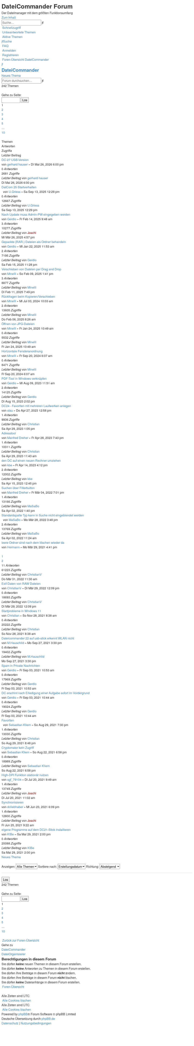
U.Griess (14, 191)
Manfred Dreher (17, 438)
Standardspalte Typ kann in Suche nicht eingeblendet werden (43, 515)
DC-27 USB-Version (15, 160)
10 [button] (3, 132)
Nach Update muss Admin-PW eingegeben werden (36, 214)
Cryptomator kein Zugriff (18, 747)
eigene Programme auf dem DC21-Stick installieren (36, 829)
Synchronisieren (12, 802)
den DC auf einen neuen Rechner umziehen (31, 460)
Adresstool (9, 433)
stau (10, 410)
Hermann (13, 547)
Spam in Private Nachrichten (21, 665)
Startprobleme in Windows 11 (21, 611)
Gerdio (11, 219)
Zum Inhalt (9, 17)
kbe (9, 465)
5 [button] (2, 123)
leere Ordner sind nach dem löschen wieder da (33, 542)
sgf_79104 (14, 779)
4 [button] (2, 119)
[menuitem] (19, 32)
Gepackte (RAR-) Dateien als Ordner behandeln (34, 242)
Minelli (11, 274)
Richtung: (93, 866)
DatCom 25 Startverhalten (19, 187)
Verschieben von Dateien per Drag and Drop (31, 269)
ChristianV (34, 574)
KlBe (10, 834)
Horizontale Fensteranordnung (22, 351)
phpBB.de (48, 1018)
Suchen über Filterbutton (18, 488)
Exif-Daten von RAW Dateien (21, 583)
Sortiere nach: (48, 866)
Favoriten (8, 720)
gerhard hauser (17, 164)
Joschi (31, 233)
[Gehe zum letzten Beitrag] (40, 205)
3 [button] (2, 114)
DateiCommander (20, 70)
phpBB (23, 1014)
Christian (33, 424)
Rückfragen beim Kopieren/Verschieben (28, 296)
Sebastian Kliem (20, 725)
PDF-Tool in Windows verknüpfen (24, 378)
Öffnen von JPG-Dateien (18, 324)
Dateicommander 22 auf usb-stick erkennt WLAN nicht (38, 638)
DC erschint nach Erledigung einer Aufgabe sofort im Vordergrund (46, 693)
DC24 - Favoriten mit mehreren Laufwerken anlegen (36, 406)
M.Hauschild (15, 643)
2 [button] (2, 109)
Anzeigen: (9, 866)
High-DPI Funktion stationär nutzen (25, 775)
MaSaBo (33, 506)
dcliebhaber (15, 807)
